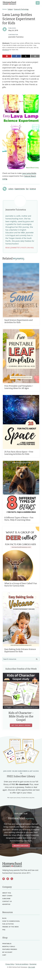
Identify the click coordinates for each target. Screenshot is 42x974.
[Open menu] (38, 3)
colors (10, 189)
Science (33, 189)
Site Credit (31, 967)
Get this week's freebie (21, 725)
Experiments (20, 189)
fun (27, 189)
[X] (25, 56)
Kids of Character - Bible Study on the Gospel (21, 716)
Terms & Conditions (21, 964)
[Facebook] (16, 56)
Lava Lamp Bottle (29, 173)
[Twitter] (12, 878)
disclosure (5, 50)
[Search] (36, 659)
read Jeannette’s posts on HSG (19, 248)
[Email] (35, 56)
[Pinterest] (6, 56)
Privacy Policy (9, 964)
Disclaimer (33, 964)
